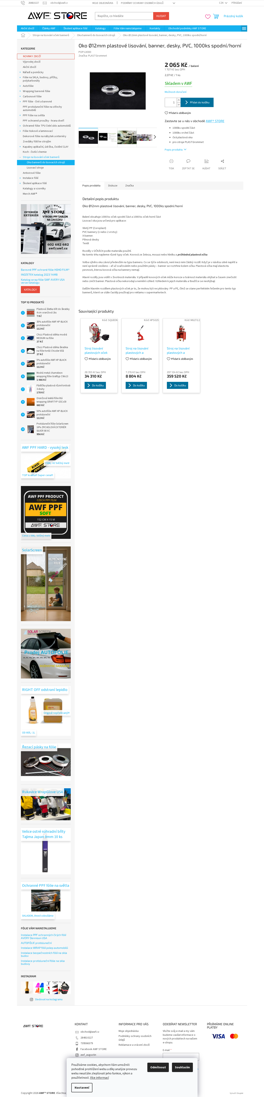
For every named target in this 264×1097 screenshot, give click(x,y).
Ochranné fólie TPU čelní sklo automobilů (47, 126)
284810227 (87, 1038)
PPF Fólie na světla (34, 115)
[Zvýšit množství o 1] (179, 100)
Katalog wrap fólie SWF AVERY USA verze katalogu (43, 281)
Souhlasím (182, 1067)
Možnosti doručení (175, 92)
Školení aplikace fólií (35, 183)
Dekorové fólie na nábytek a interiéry (44, 136)
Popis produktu (174, 150)
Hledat (161, 16)
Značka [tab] (129, 186)
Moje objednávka (102, 3)
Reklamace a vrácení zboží (134, 1045)
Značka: (93, 56)
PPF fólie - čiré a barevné (37, 102)
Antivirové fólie (32, 173)
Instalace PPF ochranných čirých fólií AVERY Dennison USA (43, 936)
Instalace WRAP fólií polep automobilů (44, 947)
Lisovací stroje (35, 168)
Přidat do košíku (199, 102)
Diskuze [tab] (112, 186)
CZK (221, 3)
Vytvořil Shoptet (236, 1093)
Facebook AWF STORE (94, 1049)
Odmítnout (158, 1067)
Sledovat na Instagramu (49, 999)
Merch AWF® (30, 194)
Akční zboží (29, 67)
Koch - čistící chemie (35, 152)
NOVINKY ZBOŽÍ (32, 56)
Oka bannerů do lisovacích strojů (46, 162)
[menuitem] (27, 28)
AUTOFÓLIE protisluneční (36, 942)
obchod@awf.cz (90, 1032)
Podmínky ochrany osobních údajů (142, 3)
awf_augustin (88, 1055)
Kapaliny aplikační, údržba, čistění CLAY (45, 147)
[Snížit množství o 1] (179, 104)
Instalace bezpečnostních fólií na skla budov (44, 954)
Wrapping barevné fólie (36, 91)
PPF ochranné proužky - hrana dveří (43, 121)
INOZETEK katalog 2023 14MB (39, 274)
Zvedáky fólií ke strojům (37, 142)
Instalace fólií (30, 178)
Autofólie (28, 86)
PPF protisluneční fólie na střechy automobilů (42, 108)
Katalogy (30, 289)
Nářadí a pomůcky (33, 72)
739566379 (87, 1043)
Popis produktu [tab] (91, 186)
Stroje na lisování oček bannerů (41, 157)
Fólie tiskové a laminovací (38, 131)
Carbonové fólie (32, 96)
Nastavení (82, 1087)
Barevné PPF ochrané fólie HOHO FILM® (45, 269)
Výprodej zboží (31, 62)
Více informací (99, 1078)
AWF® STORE (215, 121)
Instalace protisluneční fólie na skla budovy (43, 962)
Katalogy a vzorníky (34, 189)
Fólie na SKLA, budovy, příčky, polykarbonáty (40, 79)
